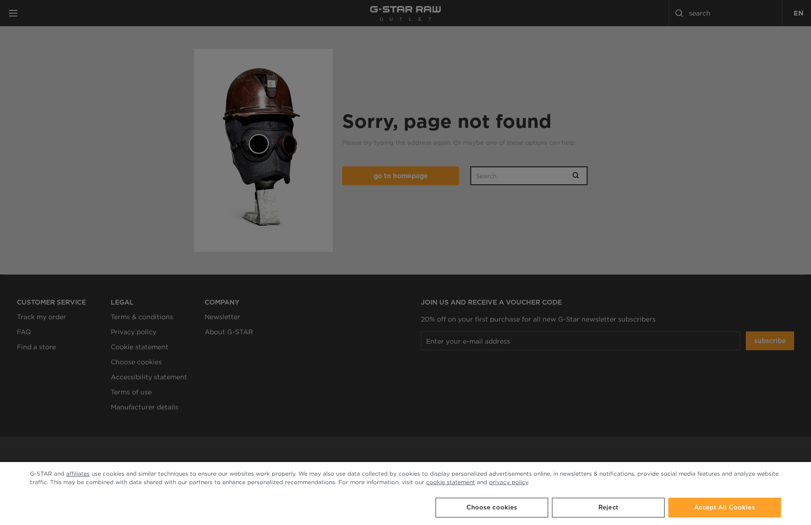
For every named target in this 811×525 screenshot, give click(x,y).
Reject (608, 507)
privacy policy (508, 482)
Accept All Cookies (724, 507)
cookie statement (450, 482)
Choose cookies (492, 507)
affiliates (78, 473)
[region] (405, 493)
